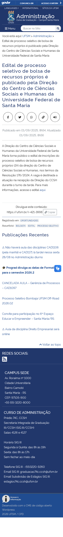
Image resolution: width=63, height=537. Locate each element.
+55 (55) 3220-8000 (17, 402)
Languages (10, 7)
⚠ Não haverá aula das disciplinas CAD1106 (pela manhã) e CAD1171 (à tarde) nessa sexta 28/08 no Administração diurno (30, 252)
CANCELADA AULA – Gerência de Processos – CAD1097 (31, 285)
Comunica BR (26, 3)
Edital (31, 225)
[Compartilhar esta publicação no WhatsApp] (31, 117)
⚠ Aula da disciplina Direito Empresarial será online (30, 331)
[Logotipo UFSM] (11, 16)
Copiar (52, 212)
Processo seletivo (47, 225)
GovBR (6, 3)
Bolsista (21, 225)
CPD (21, 514)
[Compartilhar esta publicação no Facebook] (8, 117)
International (30, 7)
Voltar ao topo (51, 344)
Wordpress (8, 509)
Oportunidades (29, 220)
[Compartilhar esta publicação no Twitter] (19, 117)
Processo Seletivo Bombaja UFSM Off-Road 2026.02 (30, 300)
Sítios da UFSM (50, 7)
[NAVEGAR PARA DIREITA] (60, 3)
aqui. (43, 190)
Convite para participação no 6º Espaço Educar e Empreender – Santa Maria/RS (28, 316)
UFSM (12, 514)
